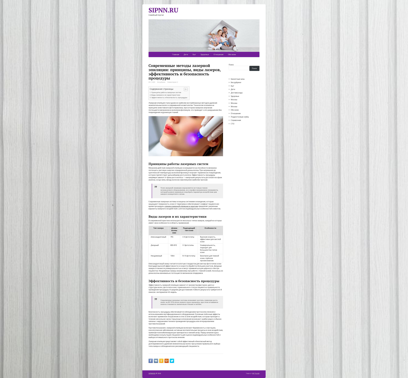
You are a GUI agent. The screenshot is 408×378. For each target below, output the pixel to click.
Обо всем (232, 54)
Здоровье (205, 54)
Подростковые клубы (240, 117)
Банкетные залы (237, 79)
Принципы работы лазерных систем (166, 92)
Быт (194, 54)
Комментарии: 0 (172, 82)
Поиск (231, 64)
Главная (175, 54)
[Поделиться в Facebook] (151, 361)
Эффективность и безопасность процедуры (169, 97)
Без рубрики (161, 82)
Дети (186, 54)
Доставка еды (236, 93)
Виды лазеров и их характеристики (165, 95)
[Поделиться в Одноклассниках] (161, 361)
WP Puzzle (255, 373)
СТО (232, 124)
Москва (234, 99)
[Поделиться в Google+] (166, 361)
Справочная (236, 120)
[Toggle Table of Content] (184, 89)
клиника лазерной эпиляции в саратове (181, 206)
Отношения (218, 54)
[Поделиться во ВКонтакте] (156, 361)
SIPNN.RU (163, 10)
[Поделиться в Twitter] (172, 361)
